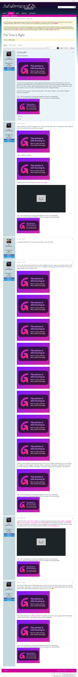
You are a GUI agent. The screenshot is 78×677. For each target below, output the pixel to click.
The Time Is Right (32, 521)
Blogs (17, 13)
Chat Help (59, 670)
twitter (69, 522)
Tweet (10, 69)
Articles (24, 13)
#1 (72, 52)
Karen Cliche (26, 522)
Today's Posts (6, 15)
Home (4, 13)
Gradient (6, 670)
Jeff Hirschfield (45, 522)
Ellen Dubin (60, 521)
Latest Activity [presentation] (12, 45)
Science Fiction (29, 18)
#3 (72, 239)
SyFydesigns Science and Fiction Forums (17, 18)
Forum (7, 18)
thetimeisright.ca (54, 526)
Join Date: (7, 63)
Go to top (72, 670)
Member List (14, 15)
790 (18, 96)
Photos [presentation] (20, 45)
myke (8, 245)
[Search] (74, 7)
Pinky (8, 58)
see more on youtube (40, 182)
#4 (72, 262)
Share (10, 139)
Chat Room (32, 13)
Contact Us (66, 670)
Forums (11, 13)
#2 (72, 123)
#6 (72, 582)
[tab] (5, 45)
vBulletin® (69, 674)
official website (35, 616)
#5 (72, 518)
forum (20, 23)
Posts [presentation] (5, 45)
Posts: (7, 66)
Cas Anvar (34, 522)
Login (73, 1)
